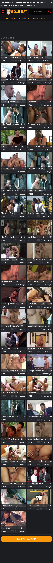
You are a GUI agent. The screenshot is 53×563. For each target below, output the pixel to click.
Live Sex (9, 18)
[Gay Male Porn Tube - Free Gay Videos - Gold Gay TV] (16, 12)
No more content (26, 539)
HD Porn (31, 18)
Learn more (30, 6)
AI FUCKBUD (42, 18)
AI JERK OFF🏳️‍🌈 (20, 18)
